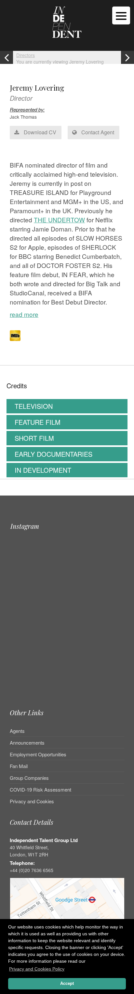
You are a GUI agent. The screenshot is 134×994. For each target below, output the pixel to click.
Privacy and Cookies (32, 801)
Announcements (27, 742)
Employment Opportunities (38, 754)
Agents (17, 731)
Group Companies (29, 777)
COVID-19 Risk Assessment (40, 789)
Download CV (39, 132)
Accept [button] (67, 983)
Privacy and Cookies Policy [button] (36, 969)
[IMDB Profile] (15, 335)
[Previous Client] (6, 57)
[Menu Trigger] (121, 15)
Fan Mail (19, 766)
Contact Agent (97, 132)
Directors (25, 55)
